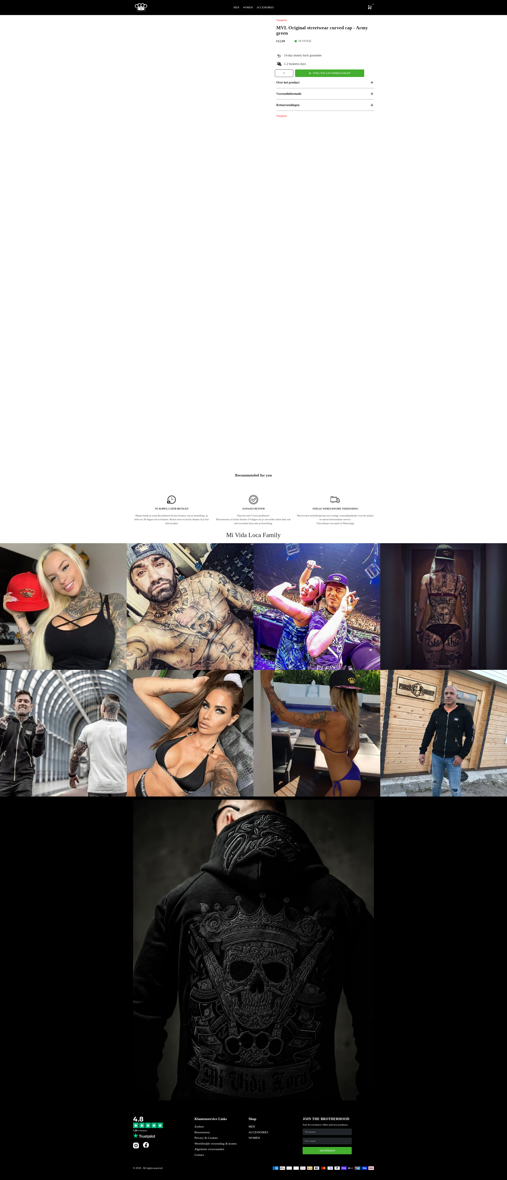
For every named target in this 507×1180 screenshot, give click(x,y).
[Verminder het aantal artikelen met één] (278, 73)
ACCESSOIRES (258, 1132)
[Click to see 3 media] (190, 456)
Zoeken (199, 1126)
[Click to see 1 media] (143, 456)
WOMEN (254, 1137)
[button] (325, 82)
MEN (252, 1126)
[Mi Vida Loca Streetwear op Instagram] (136, 1147)
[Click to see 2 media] (167, 456)
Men (236, 7)
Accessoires (265, 7)
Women (248, 7)
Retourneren (202, 1132)
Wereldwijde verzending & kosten (215, 1143)
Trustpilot (281, 20)
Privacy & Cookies (206, 1137)
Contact (199, 1154)
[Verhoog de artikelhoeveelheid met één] (290, 73)
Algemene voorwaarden (209, 1149)
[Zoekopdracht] (343, 7)
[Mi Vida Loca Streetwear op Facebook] (146, 1144)
